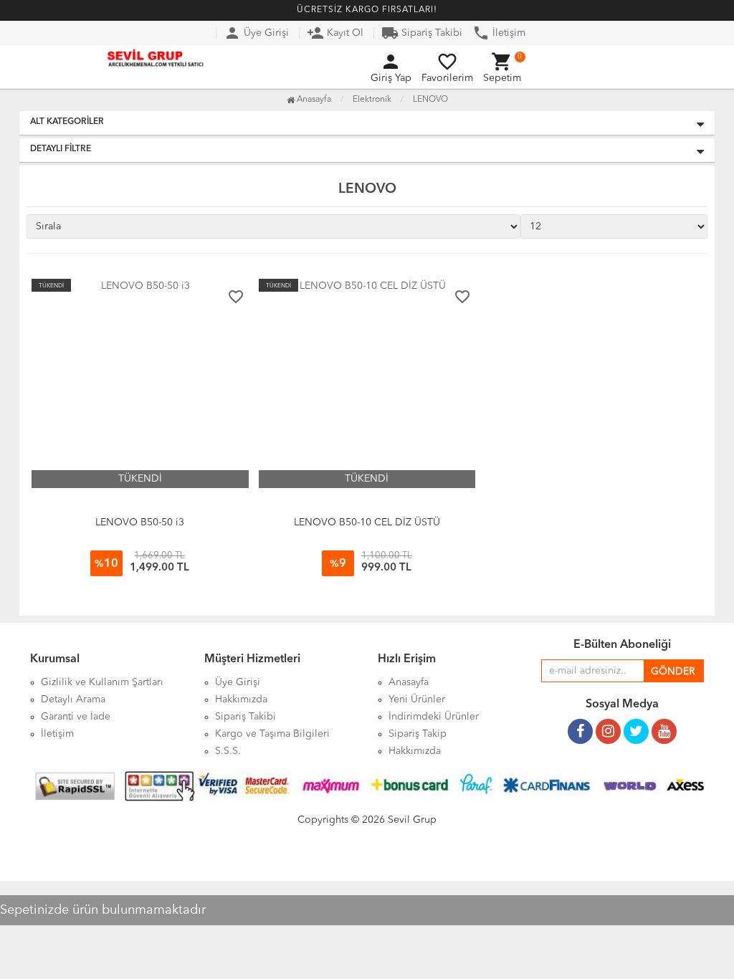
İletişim (498, 33)
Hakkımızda (415, 751)
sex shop (20, 888)
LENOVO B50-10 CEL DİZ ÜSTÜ (367, 522)
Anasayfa (313, 99)
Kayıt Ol (335, 33)
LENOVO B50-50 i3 (139, 522)
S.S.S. (228, 751)
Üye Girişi (256, 33)
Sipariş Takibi (421, 33)
